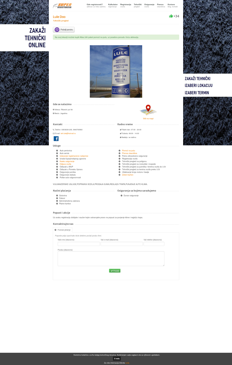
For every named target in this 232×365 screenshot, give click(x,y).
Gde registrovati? (96, 5)
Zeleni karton (127, 174)
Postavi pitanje (64, 230)
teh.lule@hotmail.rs (68, 133)
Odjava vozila (65, 164)
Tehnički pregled (60, 20)
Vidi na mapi (148, 118)
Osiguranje (149, 5)
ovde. (127, 363)
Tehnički (138, 5)
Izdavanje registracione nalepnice (74, 156)
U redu (117, 358)
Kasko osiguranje (67, 161)
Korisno (173, 5)
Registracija (125, 5)
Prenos (161, 5)
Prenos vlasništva (129, 153)
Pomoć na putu (128, 150)
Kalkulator (113, 5)
